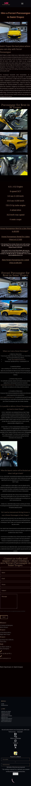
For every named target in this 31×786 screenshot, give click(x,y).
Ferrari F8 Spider (5, 713)
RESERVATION (4, 705)
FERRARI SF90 (4, 717)
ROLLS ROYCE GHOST (6, 721)
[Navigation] (22, 3)
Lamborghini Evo (5, 714)
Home (2, 703)
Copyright (20, 731)
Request (15, 773)
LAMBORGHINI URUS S (6, 720)
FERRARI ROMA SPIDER (6, 715)
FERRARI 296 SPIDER (6, 711)
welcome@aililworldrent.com (18, 359)
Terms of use (11, 731)
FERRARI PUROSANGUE (6, 718)
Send (4, 617)
